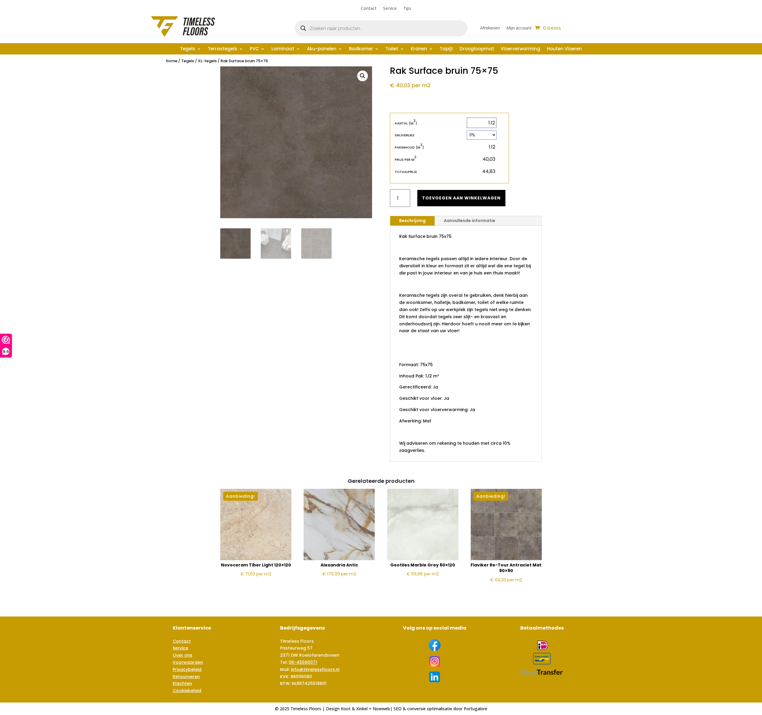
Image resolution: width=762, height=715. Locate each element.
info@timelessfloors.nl (315, 669)
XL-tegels (207, 61)
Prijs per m (405, 159)
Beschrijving (412, 221)
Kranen (419, 49)
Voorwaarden (188, 662)
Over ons (182, 655)
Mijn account (519, 28)
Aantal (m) (406, 123)
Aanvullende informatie (469, 221)
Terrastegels (222, 49)
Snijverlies (404, 135)
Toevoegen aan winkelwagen (461, 198)
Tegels (187, 49)
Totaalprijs (406, 171)
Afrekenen (490, 28)
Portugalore (475, 708)
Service (390, 8)
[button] (362, 76)
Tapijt (446, 49)
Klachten (182, 683)
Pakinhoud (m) (409, 147)
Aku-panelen (321, 49)
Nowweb (381, 708)
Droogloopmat (477, 49)
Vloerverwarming (520, 49)
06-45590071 (303, 662)
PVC (254, 49)
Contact (369, 8)
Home (171, 61)
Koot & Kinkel (354, 708)
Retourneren (186, 677)
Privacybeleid (187, 669)
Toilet (391, 49)
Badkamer (361, 49)
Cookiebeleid (187, 691)
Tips (407, 8)
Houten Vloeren (564, 49)
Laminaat (282, 49)
